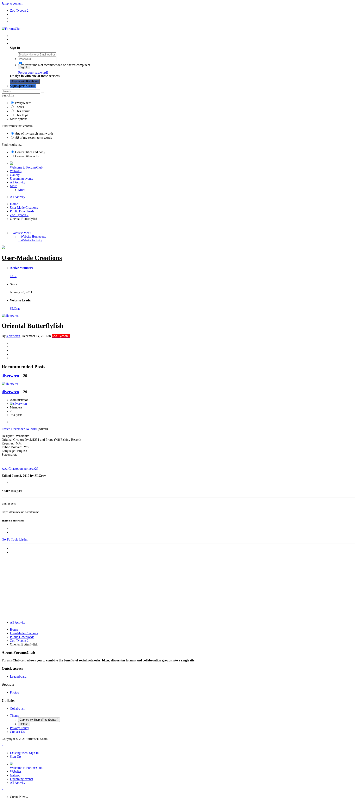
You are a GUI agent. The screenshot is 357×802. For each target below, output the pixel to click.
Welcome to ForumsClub (26, 167)
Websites (15, 171)
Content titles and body (30, 152)
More (13, 186)
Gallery (15, 175)
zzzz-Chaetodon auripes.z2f (20, 468)
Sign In (24, 67)
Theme (14, 715)
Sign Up (15, 86)
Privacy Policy (19, 728)
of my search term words (34, 133)
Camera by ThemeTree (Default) (39, 719)
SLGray (15, 308)
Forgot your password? (33, 72)
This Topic (22, 115)
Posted (19, 429)
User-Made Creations (32, 257)
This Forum (22, 111)
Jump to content (12, 3)
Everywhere (23, 103)
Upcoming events (21, 178)
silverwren (13, 336)
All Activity (17, 182)
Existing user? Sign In (25, 43)
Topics (19, 107)
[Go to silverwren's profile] (10, 315)
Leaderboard (18, 676)
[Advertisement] (178, 588)
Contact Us (17, 731)
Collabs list (17, 708)
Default (24, 724)
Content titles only (27, 156)
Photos (14, 692)
